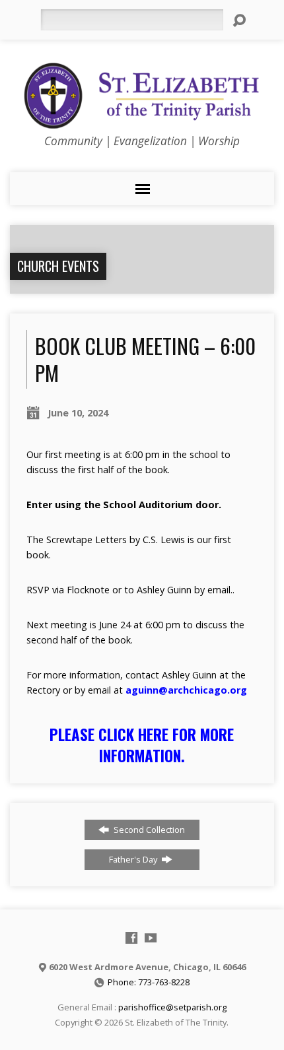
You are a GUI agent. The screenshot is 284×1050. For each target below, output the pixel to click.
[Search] (239, 20)
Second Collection (148, 830)
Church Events (58, 266)
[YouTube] (151, 938)
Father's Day (134, 859)
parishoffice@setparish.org (172, 1007)
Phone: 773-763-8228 (149, 982)
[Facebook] (131, 938)
